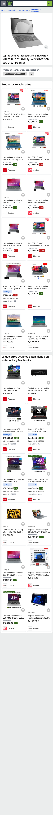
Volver (3, 10)
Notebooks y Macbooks (36, 10)
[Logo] (9, 3)
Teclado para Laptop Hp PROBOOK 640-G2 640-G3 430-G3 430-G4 (38, 390)
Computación (23, 10)
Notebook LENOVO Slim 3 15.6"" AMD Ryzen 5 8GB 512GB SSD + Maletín (14, 288)
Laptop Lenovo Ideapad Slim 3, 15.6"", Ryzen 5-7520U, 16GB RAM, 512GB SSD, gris (39, 532)
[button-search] (49, 3)
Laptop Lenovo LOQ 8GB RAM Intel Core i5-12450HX (13, 481)
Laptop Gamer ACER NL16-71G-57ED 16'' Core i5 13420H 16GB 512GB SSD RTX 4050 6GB (13, 432)
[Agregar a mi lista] (23, 109)
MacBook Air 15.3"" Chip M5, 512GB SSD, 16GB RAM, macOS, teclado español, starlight (13, 532)
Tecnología (12, 10)
